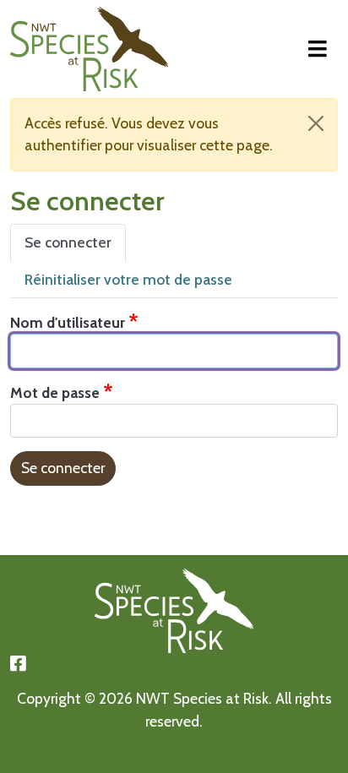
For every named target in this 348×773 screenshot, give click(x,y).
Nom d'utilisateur (67, 322)
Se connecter (67, 242)
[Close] (316, 123)
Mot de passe (55, 392)
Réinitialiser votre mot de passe (128, 279)
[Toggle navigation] (317, 49)
